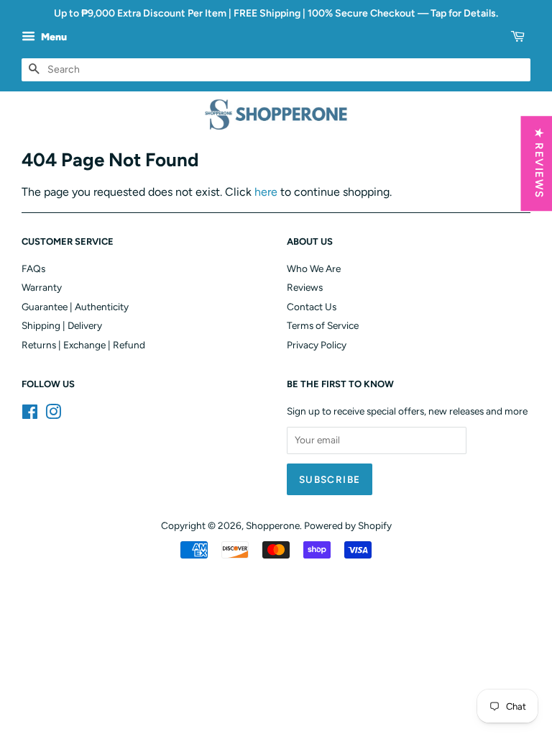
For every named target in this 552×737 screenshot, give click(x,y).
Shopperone (273, 525)
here (265, 192)
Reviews (305, 287)
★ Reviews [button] (538, 163)
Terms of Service (323, 325)
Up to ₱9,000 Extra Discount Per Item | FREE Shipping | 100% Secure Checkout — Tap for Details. (276, 13)
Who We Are (314, 268)
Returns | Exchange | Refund (83, 345)
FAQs (33, 268)
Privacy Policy (316, 345)
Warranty (42, 287)
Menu (53, 37)
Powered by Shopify (348, 525)
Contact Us (311, 306)
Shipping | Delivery (62, 325)
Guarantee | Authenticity (75, 306)
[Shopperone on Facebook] (30, 414)
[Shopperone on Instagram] (53, 414)
